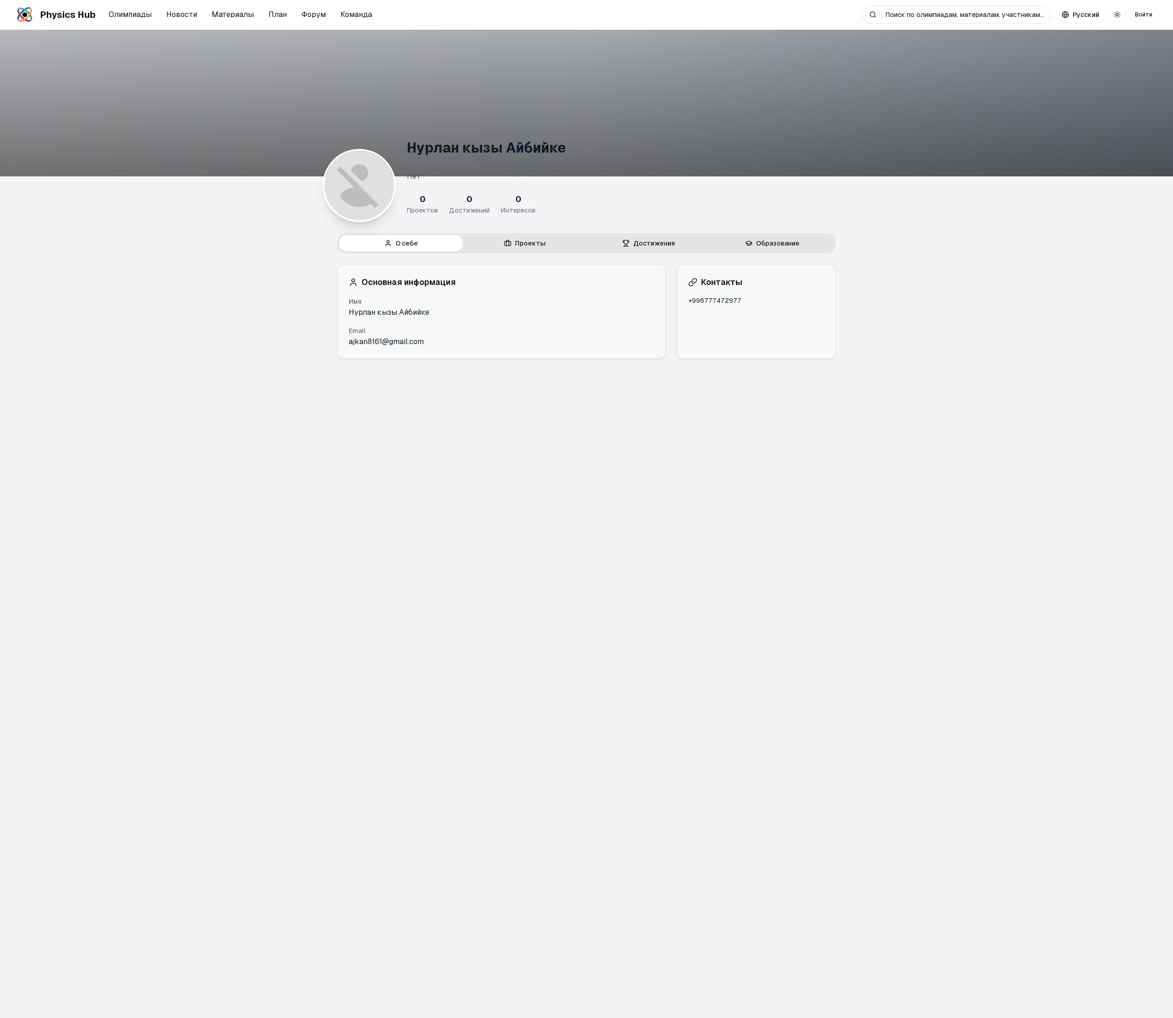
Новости (181, 14)
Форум (313, 14)
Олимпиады (130, 14)
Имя (355, 301)
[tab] (401, 243)
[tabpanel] (586, 311)
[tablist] (586, 243)
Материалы (233, 14)
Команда (356, 14)
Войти (1143, 14)
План (278, 14)
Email (357, 330)
